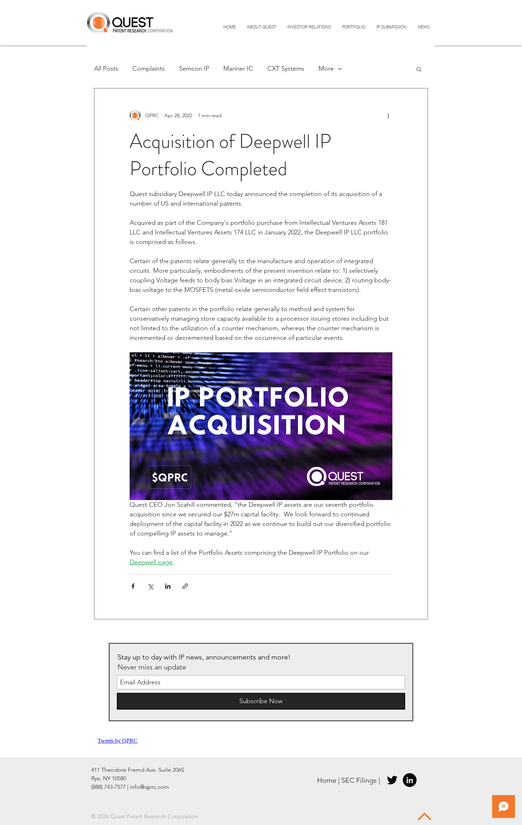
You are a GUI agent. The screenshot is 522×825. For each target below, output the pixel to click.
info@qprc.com (149, 786)
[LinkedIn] (410, 780)
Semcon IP (194, 68)
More (326, 68)
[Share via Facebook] (133, 586)
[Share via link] (185, 586)
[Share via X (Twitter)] (150, 586)
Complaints (148, 68)
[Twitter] (392, 780)
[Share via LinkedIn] (167, 586)
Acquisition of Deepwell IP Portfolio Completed (230, 155)
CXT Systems (285, 68)
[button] (418, 70)
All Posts (106, 68)
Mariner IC (238, 68)
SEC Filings (359, 780)
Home (326, 780)
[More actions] (388, 115)
